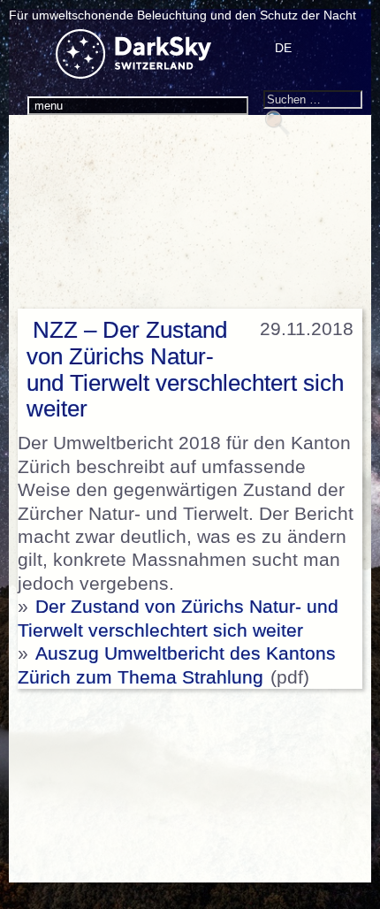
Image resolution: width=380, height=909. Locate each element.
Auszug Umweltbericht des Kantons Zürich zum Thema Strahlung (177, 665)
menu (48, 105)
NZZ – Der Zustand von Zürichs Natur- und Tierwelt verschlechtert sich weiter (185, 370)
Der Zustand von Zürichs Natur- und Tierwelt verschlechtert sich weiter (178, 618)
